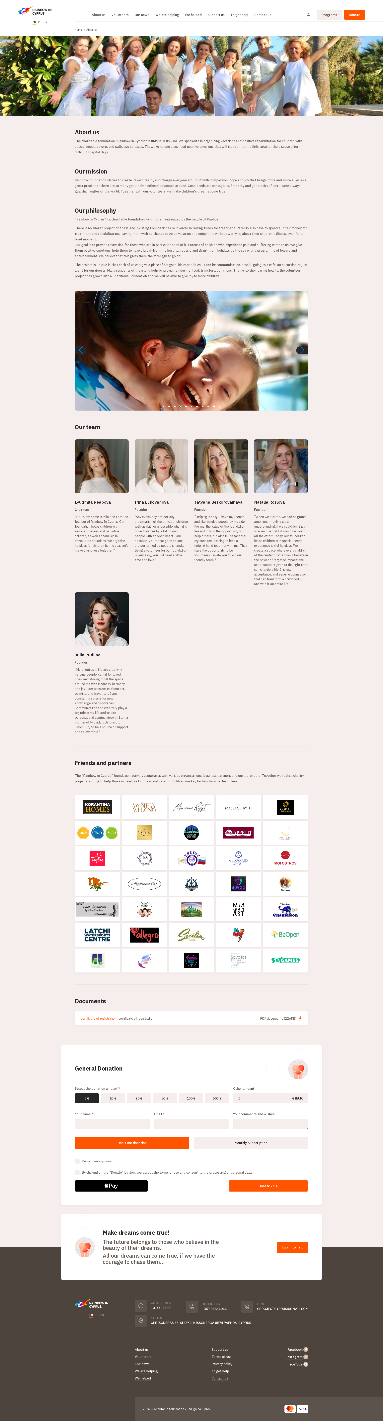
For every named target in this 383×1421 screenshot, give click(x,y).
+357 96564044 (214, 1309)
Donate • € (268, 1186)
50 (165, 1098)
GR (45, 22)
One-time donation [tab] (132, 1143)
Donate (354, 15)
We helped (193, 15)
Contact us (262, 15)
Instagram (294, 1357)
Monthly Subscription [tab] (251, 1143)
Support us (216, 15)
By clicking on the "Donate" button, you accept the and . (168, 1172)
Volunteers (120, 15)
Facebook (295, 1349)
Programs (329, 15)
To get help (239, 15)
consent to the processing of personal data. (219, 1172)
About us (99, 15)
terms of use (169, 1172)
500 (217, 1098)
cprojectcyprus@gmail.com (282, 1309)
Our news (142, 15)
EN (34, 22)
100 (191, 1098)
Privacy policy (222, 1364)
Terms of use (222, 1357)
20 (138, 1098)
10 (113, 1098)
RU (39, 22)
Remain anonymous (97, 1161)
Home (78, 30)
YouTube (296, 1364)
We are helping (167, 15)
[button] (302, 350)
